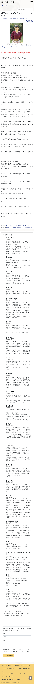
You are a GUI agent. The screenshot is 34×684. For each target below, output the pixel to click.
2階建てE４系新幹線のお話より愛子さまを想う (19, 227)
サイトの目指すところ (7, 665)
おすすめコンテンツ (20, 665)
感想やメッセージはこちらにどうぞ (11, 679)
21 (29, 21)
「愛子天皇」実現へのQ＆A (8, 668)
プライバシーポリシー (7, 676)
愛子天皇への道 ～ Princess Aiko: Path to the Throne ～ (15, 674)
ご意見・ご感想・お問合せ (24, 668)
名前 (4, 633)
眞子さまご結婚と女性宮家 (20, 18)
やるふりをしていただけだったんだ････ (17, 225)
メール (5, 640)
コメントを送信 (8, 655)
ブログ (6, 5)
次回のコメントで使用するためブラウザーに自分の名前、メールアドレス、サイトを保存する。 (17, 650)
